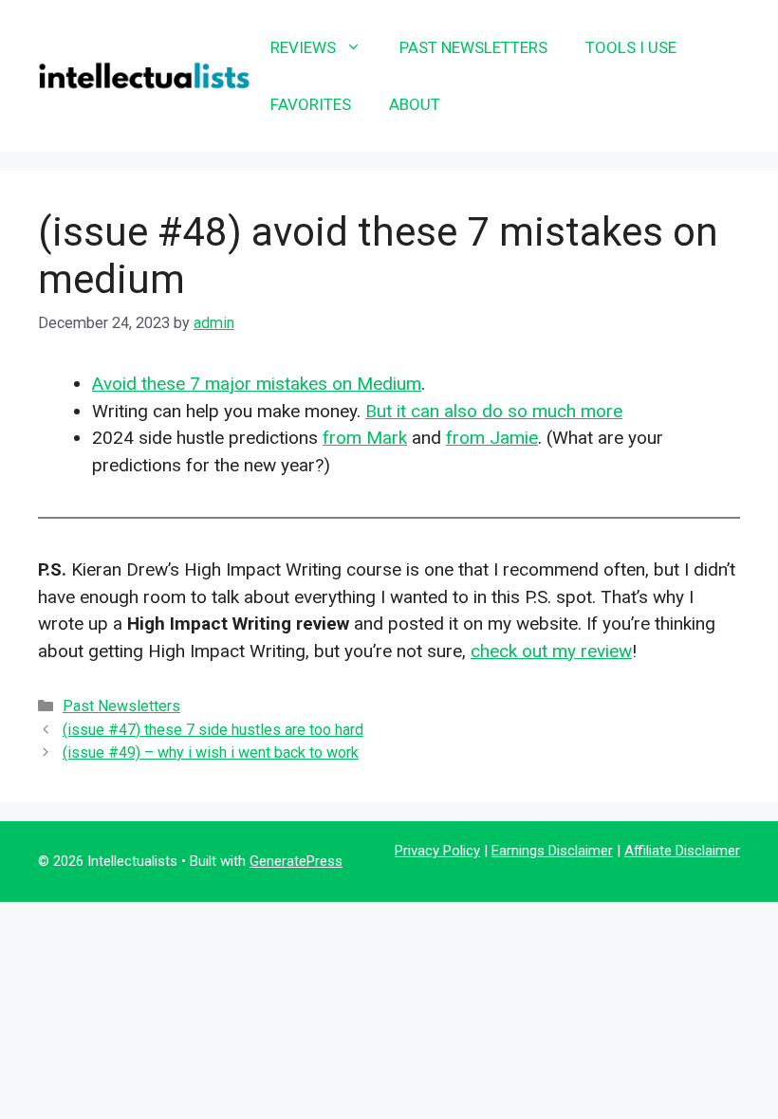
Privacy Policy (437, 850)
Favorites (310, 104)
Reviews (303, 47)
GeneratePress (296, 861)
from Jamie (492, 438)
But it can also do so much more (493, 411)
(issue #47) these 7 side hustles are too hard (213, 730)
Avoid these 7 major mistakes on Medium (256, 383)
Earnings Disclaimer (552, 850)
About (414, 104)
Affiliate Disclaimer (682, 850)
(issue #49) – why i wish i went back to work (211, 752)
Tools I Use (630, 47)
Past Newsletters (473, 47)
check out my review (551, 651)
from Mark (365, 438)
